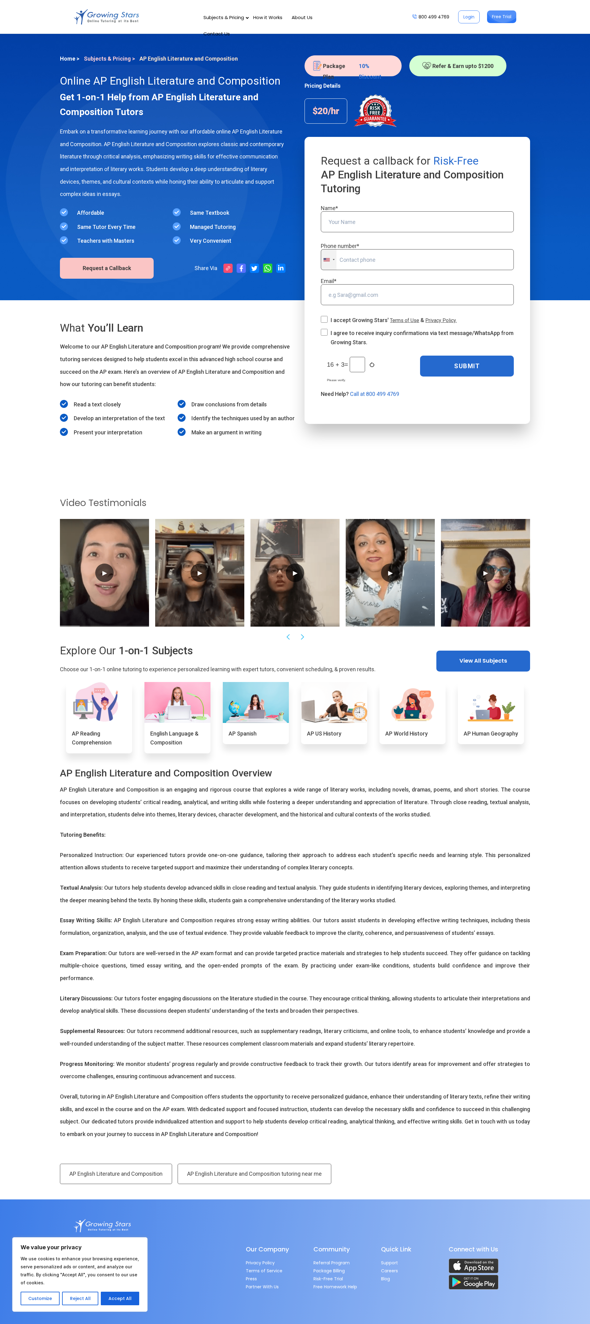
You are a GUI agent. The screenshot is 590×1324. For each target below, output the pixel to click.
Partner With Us (262, 1287)
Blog (385, 1279)
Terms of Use (404, 320)
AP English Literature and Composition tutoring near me (254, 1173)
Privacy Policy (260, 1263)
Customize (40, 1298)
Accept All (120, 1298)
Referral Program (331, 1263)
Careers (389, 1271)
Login (468, 17)
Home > (69, 58)
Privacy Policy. (441, 320)
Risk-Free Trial (328, 1279)
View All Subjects (483, 660)
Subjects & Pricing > (109, 58)
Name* (329, 208)
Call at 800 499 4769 (374, 394)
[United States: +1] (328, 259)
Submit (467, 366)
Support (389, 1263)
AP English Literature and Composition (116, 1173)
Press (251, 1279)
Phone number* (340, 246)
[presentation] (287, 637)
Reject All (80, 1298)
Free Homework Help (335, 1287)
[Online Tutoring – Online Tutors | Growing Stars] (106, 17)
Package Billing (329, 1271)
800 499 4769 (434, 17)
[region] (80, 1274)
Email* (328, 281)
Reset (372, 364)
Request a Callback (107, 268)
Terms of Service (264, 1271)
